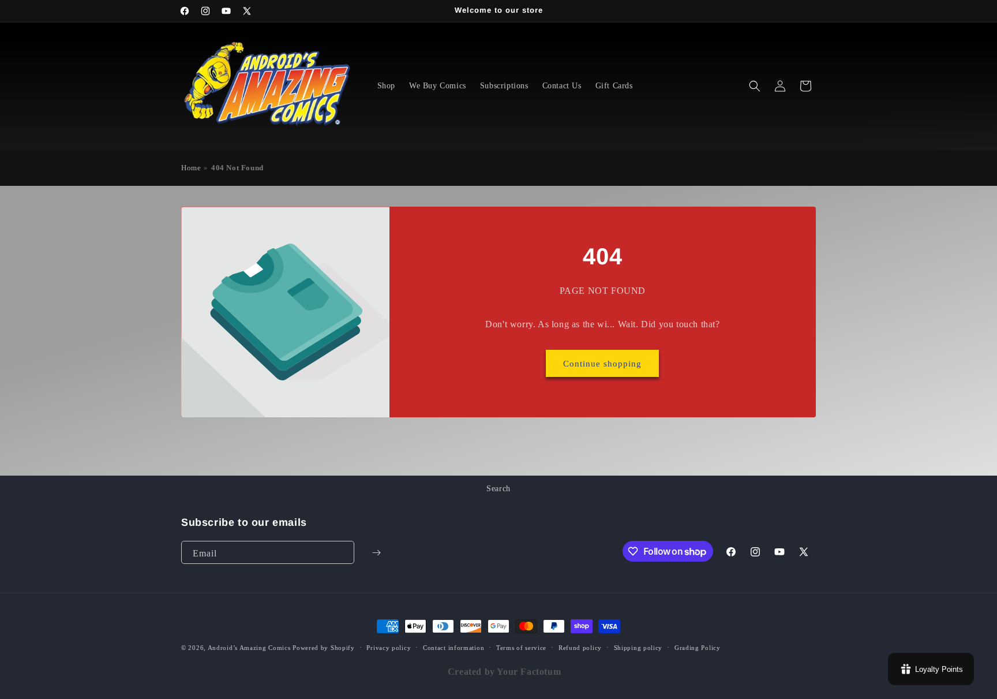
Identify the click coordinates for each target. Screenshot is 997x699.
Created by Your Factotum (504, 671)
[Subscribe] (376, 552)
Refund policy (580, 647)
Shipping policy (638, 647)
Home (191, 168)
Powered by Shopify (324, 647)
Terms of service (521, 647)
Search (498, 488)
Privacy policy (388, 647)
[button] (754, 86)
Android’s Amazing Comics (249, 647)
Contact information (453, 647)
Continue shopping (603, 363)
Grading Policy (697, 647)
